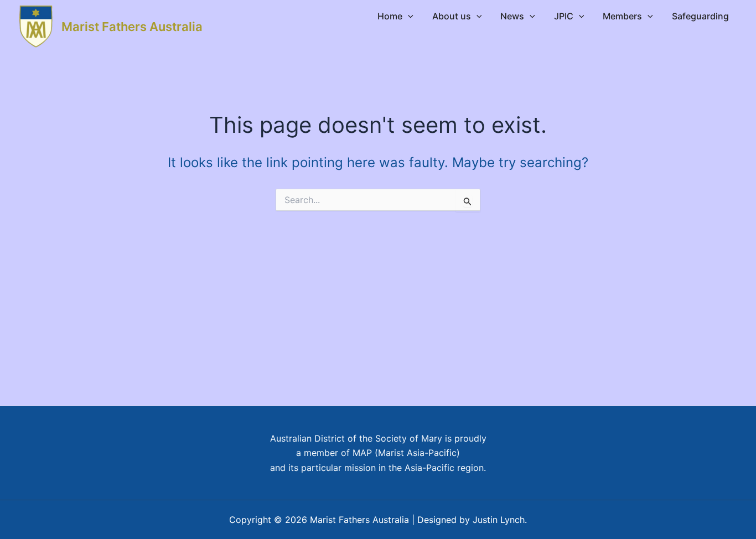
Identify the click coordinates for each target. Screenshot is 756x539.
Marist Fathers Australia (132, 26)
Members (622, 16)
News (512, 16)
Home (389, 16)
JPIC (563, 16)
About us (451, 16)
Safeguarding (700, 16)
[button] (407, 16)
